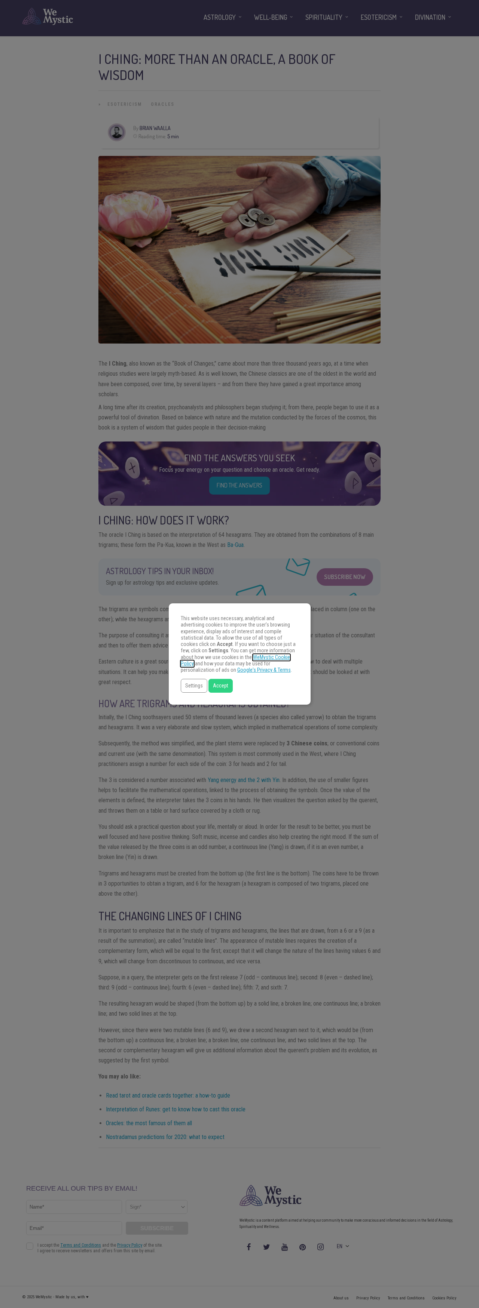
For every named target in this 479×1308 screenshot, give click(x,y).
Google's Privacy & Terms (264, 670)
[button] (194, 686)
